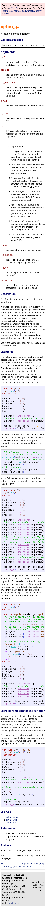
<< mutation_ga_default (11, 865)
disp (4, 457)
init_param (24, 416)
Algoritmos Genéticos (27, 865)
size (13, 646)
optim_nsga (11, 819)
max (19, 469)
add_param (23, 421)
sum (12, 391)
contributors (13, 903)
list (21, 644)
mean (35, 457)
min (12, 457)
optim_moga (12, 817)
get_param (33, 631)
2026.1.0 (13, 8)
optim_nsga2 (12, 822)
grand (16, 654)
